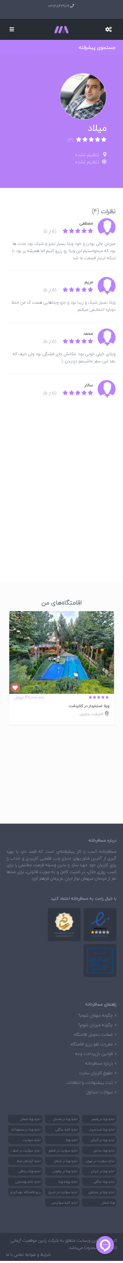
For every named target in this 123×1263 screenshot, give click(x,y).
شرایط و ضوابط (38, 1254)
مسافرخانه (107, 851)
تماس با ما (15, 1254)
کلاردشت (97, 714)
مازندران (85, 714)
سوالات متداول (99, 1092)
